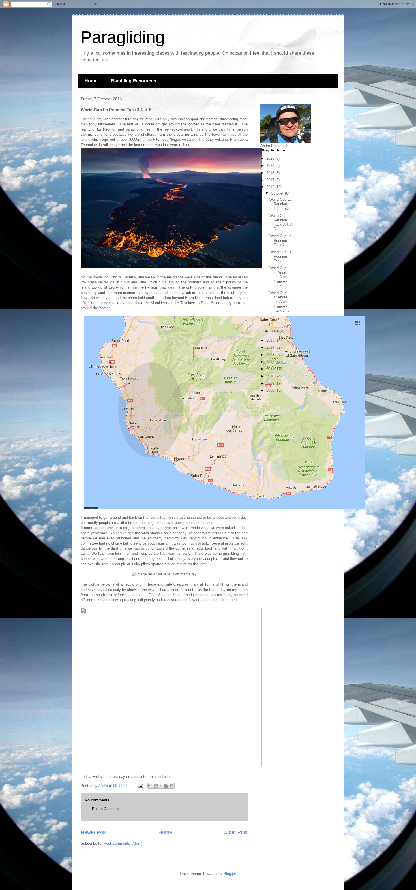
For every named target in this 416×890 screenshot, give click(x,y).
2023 (270, 158)
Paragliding (123, 37)
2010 (270, 376)
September (280, 319)
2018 (270, 173)
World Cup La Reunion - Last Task (280, 203)
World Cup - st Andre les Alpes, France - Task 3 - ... (280, 302)
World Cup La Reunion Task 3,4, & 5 (281, 222)
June (275, 331)
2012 (270, 362)
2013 (270, 355)
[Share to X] (161, 786)
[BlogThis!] (155, 786)
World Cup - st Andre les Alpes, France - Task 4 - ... (280, 277)
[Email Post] (140, 786)
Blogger (230, 874)
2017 (270, 180)
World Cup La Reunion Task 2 (280, 240)
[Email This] (150, 786)
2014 (270, 347)
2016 (270, 187)
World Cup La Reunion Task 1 (280, 256)
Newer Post (94, 832)
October (278, 193)
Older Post (236, 832)
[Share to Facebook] (166, 786)
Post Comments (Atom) (123, 843)
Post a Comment (106, 809)
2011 (270, 369)
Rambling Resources (133, 80)
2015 (270, 340)
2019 (270, 165)
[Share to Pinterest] (172, 786)
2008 (270, 390)
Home (91, 80)
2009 (270, 383)
